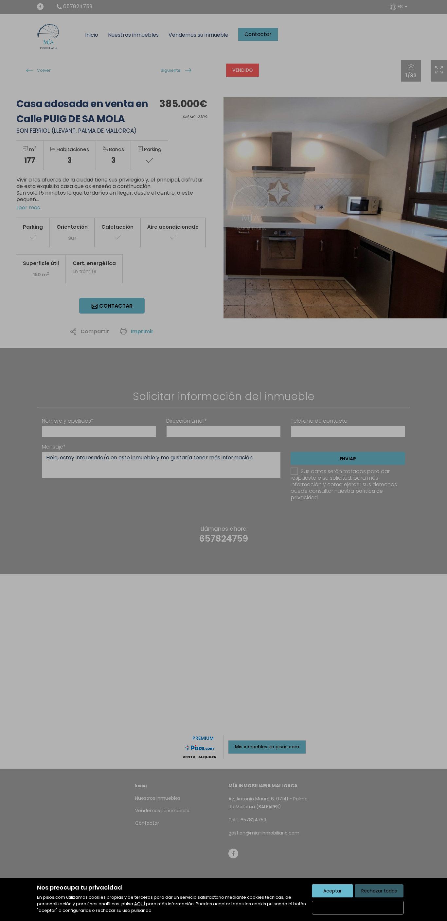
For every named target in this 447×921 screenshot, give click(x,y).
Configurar (358, 907)
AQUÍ (139, 904)
